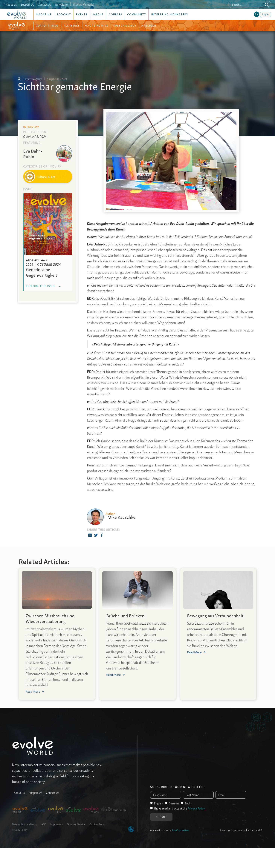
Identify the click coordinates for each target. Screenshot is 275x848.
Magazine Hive (96, 25)
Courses (115, 14)
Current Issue (47, 25)
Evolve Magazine (33, 78)
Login (265, 14)
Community (136, 14)
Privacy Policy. (196, 808)
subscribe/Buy (124, 25)
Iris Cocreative (180, 830)
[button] (256, 14)
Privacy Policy (20, 829)
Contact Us (44, 4)
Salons (98, 14)
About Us (11, 4)
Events (81, 14)
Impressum (56, 824)
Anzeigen (148, 25)
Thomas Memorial (83, 4)
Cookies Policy (97, 824)
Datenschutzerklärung (24, 824)
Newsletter (62, 4)
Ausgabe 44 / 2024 (57, 78)
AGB (43, 824)
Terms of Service (76, 824)
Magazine (44, 14)
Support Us (27, 4)
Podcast (64, 14)
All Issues (72, 25)
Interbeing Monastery (169, 14)
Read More (33, 691)
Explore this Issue (43, 286)
